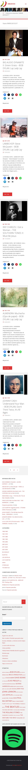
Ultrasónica (5, 658)
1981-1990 (5, 539)
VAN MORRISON (5, 720)
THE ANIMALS (16, 703)
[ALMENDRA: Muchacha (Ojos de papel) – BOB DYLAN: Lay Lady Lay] (14, 297)
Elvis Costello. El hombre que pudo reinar (12, 638)
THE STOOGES (17, 715)
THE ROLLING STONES (11, 712)
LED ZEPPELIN (6, 557)
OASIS (3, 562)
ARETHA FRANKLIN (6, 672)
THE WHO (12, 718)
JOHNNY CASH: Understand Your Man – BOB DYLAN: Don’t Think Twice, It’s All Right (13, 406)
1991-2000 (7, 59)
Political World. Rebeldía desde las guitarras (13, 650)
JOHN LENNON (9, 691)
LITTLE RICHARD (16, 695)
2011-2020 (5, 547)
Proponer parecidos (15, 585)
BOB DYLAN (15, 672)
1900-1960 (7, 224)
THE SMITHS (10, 715)
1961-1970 (7, 310)
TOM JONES (19, 718)
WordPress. (19, 765)
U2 (23, 718)
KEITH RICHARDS (19, 692)
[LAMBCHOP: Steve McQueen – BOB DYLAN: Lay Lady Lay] (14, 128)
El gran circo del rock (7, 635)
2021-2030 (5, 549)
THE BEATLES (6, 567)
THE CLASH (22, 707)
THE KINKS (22, 710)
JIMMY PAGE (20, 689)
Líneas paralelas (6, 648)
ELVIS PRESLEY (13, 681)
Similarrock (5, 585)
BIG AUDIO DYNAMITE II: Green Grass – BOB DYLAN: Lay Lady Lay (13, 65)
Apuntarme (7, 623)
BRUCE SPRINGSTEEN (15, 675)
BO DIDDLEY (5, 552)
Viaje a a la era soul (7, 663)
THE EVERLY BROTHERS (7, 710)
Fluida (13, 765)
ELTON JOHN (5, 681)
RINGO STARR (15, 701)
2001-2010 (7, 141)
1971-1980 (5, 536)
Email (4, 614)
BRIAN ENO (5, 675)
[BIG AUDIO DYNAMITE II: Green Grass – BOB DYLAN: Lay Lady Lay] (14, 43)
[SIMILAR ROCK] (4, 4)
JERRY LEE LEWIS (5, 688)
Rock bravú (5, 656)
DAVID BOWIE (20, 677)
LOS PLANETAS (6, 560)
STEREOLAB (5, 565)
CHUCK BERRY (9, 678)
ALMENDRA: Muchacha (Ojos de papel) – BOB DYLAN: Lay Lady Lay (13, 316)
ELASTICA (4, 554)
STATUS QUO (9, 703)
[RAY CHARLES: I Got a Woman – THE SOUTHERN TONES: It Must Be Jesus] (14, 211)
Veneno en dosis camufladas (9, 661)
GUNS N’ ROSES (19, 686)
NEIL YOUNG (9, 698)
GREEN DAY (13, 686)
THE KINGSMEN (16, 709)
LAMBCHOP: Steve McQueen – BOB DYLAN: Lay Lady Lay (12, 146)
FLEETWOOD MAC (11, 683)
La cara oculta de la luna (8, 645)
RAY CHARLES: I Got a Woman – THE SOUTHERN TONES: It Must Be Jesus (13, 231)
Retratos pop (5, 653)
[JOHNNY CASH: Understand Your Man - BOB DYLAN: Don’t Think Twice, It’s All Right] (14, 385)
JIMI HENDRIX (12, 689)
